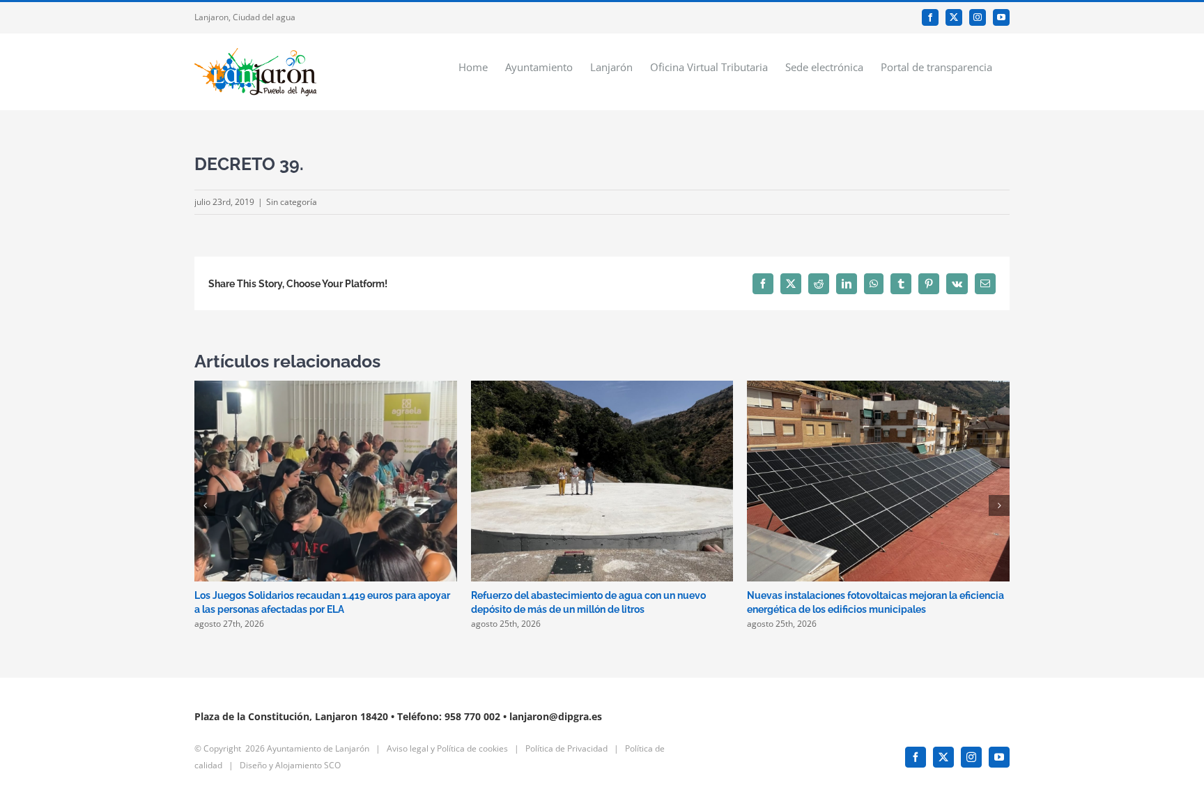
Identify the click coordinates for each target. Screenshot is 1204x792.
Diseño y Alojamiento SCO (290, 765)
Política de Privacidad (566, 748)
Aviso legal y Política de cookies (447, 748)
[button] (204, 505)
